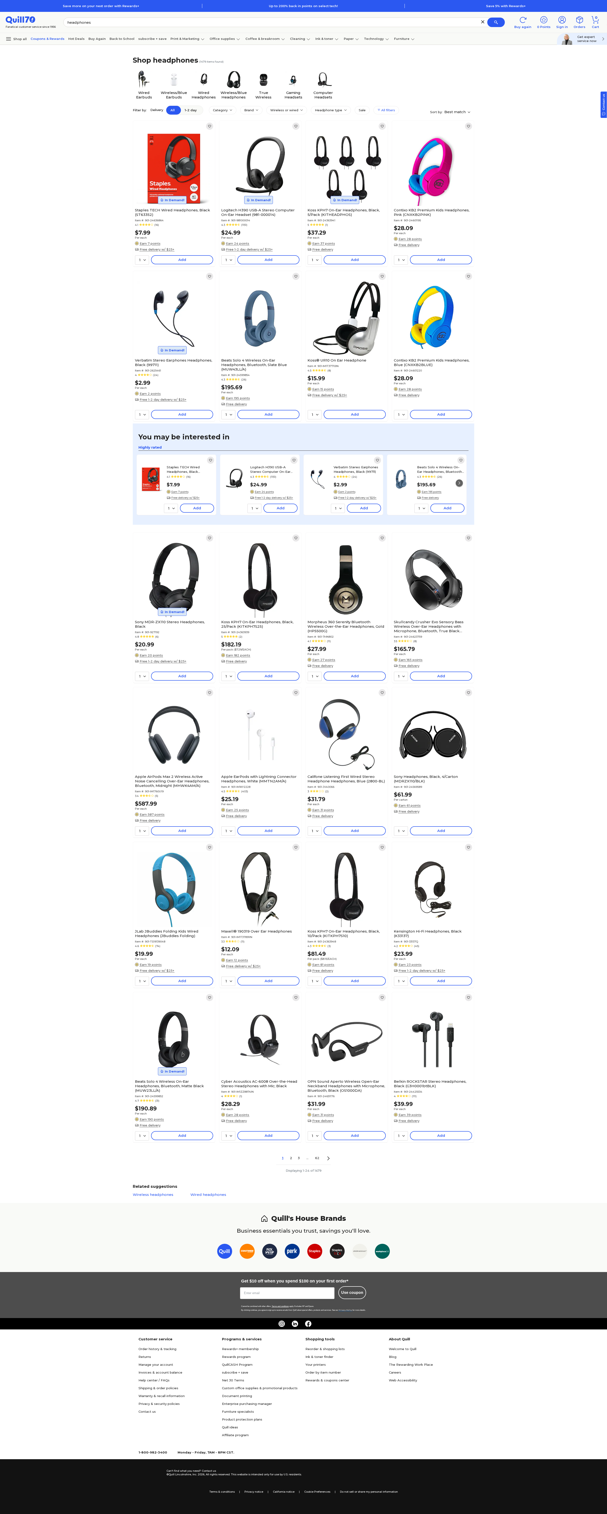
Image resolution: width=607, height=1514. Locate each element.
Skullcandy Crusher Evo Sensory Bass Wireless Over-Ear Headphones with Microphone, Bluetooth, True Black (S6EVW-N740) (429, 626)
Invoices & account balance (160, 1372)
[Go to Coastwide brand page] (247, 1252)
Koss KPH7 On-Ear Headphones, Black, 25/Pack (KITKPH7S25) (257, 624)
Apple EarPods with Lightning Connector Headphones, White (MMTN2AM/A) (259, 778)
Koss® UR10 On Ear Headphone (337, 360)
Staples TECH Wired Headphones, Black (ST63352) (172, 212)
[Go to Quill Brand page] (224, 1252)
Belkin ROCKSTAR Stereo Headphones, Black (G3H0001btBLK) (430, 1083)
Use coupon (352, 1293)
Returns (144, 1357)
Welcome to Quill (402, 1349)
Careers (395, 1372)
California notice (283, 1491)
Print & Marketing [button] (184, 39)
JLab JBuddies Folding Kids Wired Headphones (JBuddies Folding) (166, 933)
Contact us (147, 1411)
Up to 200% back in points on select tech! (303, 6)
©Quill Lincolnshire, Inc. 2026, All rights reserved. (198, 1474)
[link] (209, 126)
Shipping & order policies (158, 1388)
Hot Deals (76, 39)
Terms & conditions (222, 1491)
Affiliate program (235, 1435)
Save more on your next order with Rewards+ (101, 6)
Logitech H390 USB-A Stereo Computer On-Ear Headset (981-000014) (258, 212)
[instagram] (281, 1324)
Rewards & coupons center (327, 1380)
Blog (392, 1357)
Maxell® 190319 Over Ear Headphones (256, 931)
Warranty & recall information (161, 1396)
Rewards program (236, 1357)
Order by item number (323, 1372)
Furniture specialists (238, 1411)
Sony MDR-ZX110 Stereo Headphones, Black (170, 624)
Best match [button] (455, 112)
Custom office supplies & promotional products (260, 1388)
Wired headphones (208, 1194)
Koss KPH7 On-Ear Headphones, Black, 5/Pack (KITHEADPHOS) (344, 212)
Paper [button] (349, 39)
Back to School (122, 39)
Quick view (172, 191)
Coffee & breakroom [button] (262, 39)
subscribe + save (152, 39)
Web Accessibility (403, 1380)
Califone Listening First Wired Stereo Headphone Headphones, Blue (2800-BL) (346, 778)
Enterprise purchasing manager (247, 1404)
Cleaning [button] (297, 39)
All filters (387, 110)
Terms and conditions (280, 1306)
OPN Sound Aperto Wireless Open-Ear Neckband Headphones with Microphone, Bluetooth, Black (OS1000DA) (346, 1086)
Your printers (315, 1364)
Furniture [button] (401, 39)
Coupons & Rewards (47, 39)
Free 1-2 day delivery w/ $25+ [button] (249, 249)
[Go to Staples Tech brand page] (337, 1252)
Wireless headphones (153, 1194)
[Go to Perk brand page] (292, 1252)
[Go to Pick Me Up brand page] (269, 1252)
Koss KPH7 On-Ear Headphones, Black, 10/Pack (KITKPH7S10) (344, 933)
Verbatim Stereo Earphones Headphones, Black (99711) (173, 362)
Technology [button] (374, 39)
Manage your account (155, 1364)
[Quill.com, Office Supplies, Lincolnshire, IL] (150, 1473)
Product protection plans (242, 1419)
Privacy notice (253, 1491)
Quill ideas (230, 1427)
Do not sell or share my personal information (369, 1491)
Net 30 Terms (233, 1380)
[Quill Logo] (20, 19)
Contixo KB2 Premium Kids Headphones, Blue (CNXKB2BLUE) (431, 362)
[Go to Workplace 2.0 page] (382, 1252)
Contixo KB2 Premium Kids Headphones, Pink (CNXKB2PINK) (431, 212)
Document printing (237, 1396)
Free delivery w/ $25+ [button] (157, 249)
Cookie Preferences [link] (317, 1491)
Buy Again (97, 39)
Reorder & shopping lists (325, 1349)
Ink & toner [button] (324, 39)
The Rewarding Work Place (411, 1364)
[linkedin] (295, 1324)
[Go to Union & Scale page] (360, 1252)
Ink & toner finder (319, 1357)
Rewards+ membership (240, 1349)
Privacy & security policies (159, 1404)
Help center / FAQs (154, 1380)
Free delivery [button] (322, 249)
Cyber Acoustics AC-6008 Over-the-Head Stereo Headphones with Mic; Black (259, 1083)
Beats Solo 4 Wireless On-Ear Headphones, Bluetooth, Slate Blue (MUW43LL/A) (254, 365)
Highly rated (150, 447)
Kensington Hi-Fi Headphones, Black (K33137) (428, 933)
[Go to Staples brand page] (315, 1252)
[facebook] (308, 1324)
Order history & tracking (157, 1349)
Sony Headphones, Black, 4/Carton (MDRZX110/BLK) (426, 778)
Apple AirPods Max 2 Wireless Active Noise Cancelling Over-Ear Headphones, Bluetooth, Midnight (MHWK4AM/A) (172, 781)
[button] (483, 22)
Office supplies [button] (222, 39)
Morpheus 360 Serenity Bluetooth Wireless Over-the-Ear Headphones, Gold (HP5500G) (346, 626)
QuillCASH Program (237, 1364)
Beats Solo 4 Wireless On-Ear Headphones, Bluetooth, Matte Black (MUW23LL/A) (169, 1086)
